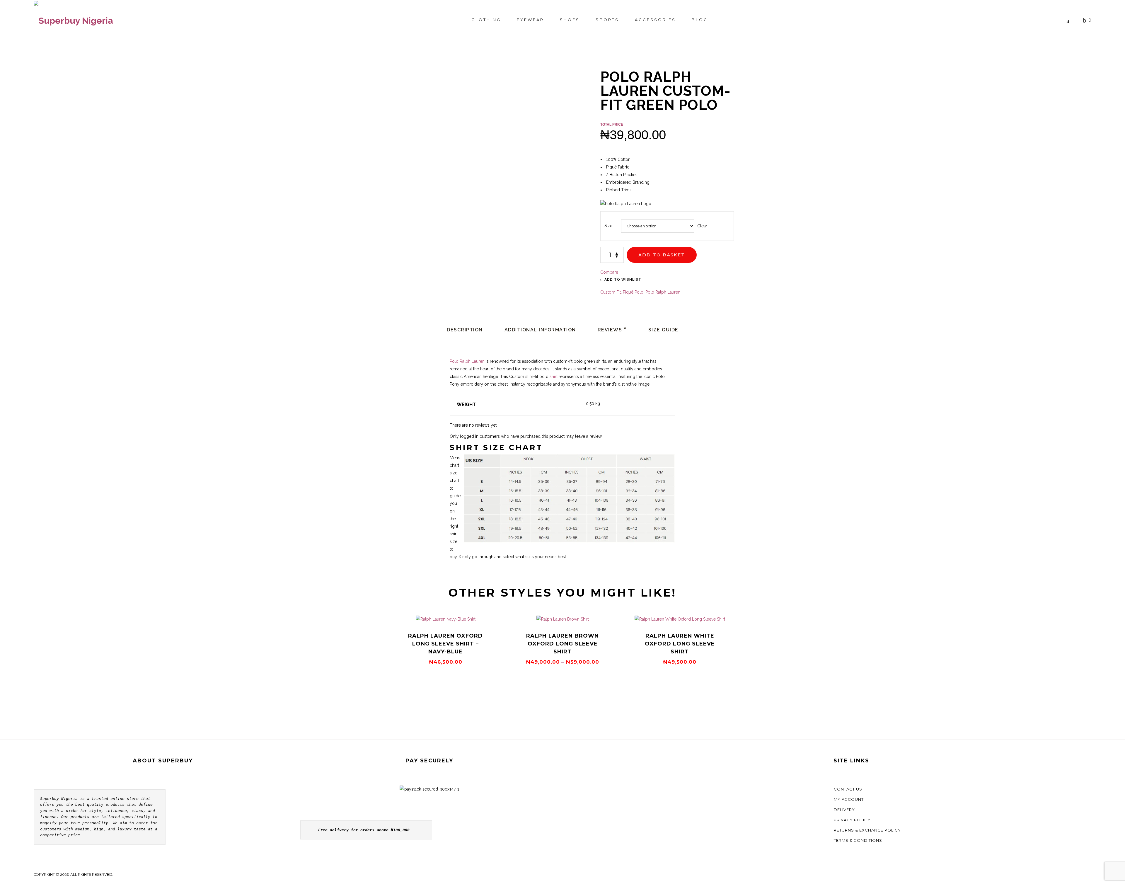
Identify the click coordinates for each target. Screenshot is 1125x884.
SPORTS (607, 19)
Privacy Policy (852, 819)
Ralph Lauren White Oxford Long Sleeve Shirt (680, 644)
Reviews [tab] (612, 330)
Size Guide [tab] (663, 330)
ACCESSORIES (655, 19)
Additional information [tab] (540, 330)
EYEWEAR (530, 19)
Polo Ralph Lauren (662, 292)
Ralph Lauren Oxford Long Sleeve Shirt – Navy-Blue (445, 644)
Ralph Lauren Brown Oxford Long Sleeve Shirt (562, 644)
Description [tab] (465, 330)
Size (608, 225)
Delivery (844, 809)
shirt (554, 376)
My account (849, 799)
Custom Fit (610, 292)
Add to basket (661, 255)
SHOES (570, 19)
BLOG (700, 19)
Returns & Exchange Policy (867, 830)
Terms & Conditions (858, 840)
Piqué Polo (633, 292)
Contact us (848, 789)
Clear (702, 226)
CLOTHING (486, 19)
